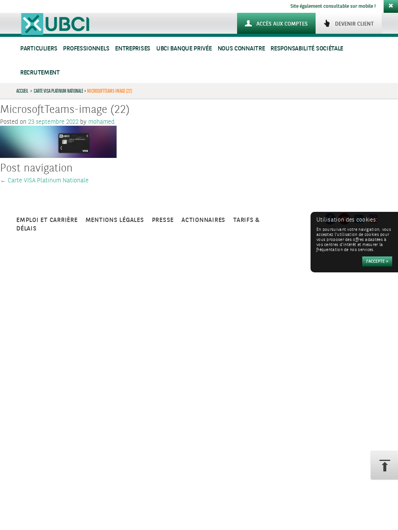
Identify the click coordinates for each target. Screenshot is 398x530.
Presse (163, 220)
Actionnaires (203, 220)
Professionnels (86, 49)
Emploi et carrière (47, 220)
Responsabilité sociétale (307, 49)
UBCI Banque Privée (184, 49)
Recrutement (40, 73)
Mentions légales (115, 220)
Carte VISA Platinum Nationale (58, 90)
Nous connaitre (241, 49)
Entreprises (132, 49)
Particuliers (38, 49)
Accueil (22, 90)
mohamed (101, 122)
